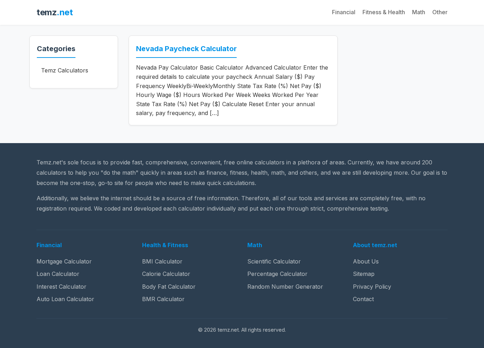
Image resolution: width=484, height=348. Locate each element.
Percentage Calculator (277, 273)
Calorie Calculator (166, 273)
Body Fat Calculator (169, 286)
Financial (343, 12)
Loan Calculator (57, 273)
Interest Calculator (61, 286)
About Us (366, 261)
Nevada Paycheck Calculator (186, 48)
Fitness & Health (383, 12)
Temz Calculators (64, 70)
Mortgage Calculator (64, 261)
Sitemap (364, 273)
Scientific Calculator (274, 261)
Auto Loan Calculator (65, 299)
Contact (363, 299)
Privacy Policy (372, 286)
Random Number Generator (285, 286)
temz (54, 12)
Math (418, 12)
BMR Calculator (163, 299)
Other (440, 12)
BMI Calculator (162, 261)
